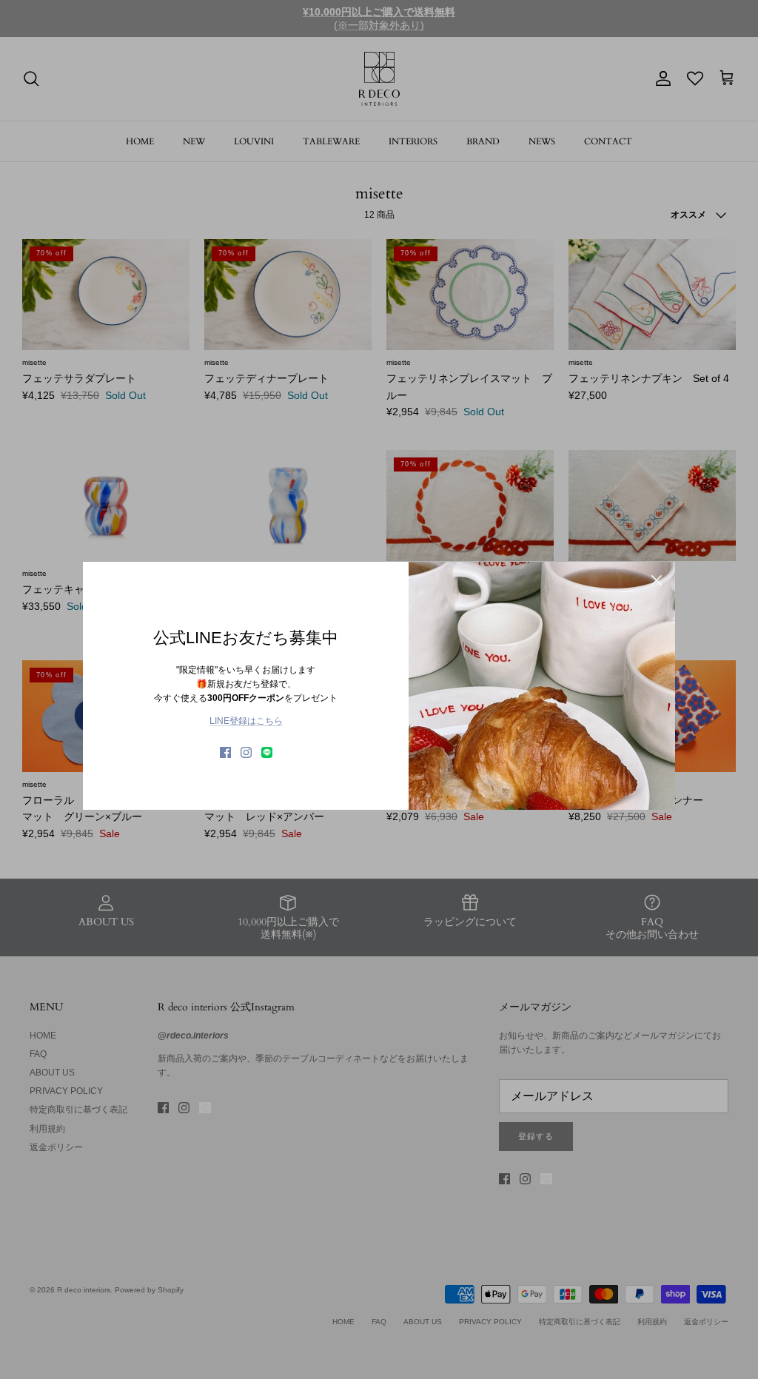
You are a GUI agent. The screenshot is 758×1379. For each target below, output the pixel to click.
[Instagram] (246, 752)
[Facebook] (225, 752)
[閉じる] (656, 580)
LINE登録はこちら (246, 721)
